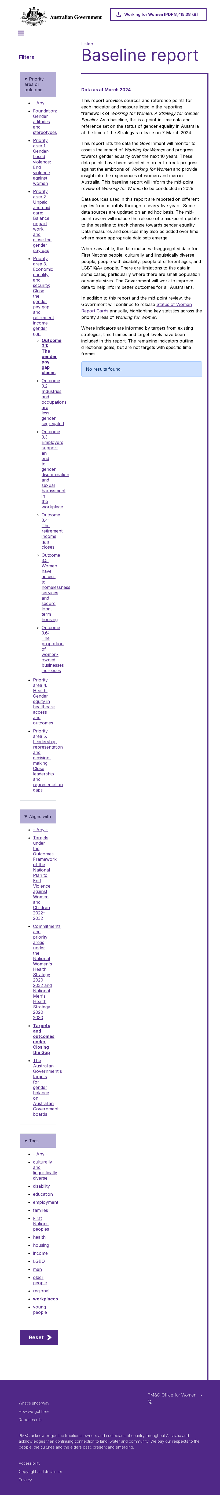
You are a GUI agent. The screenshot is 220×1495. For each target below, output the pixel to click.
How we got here (34, 1411)
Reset (36, 1337)
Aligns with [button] (40, 816)
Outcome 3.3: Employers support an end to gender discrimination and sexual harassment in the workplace (55, 469)
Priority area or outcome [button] (34, 84)
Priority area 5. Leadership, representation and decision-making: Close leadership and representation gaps (48, 760)
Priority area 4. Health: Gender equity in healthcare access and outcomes (44, 701)
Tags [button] (34, 1140)
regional (41, 1290)
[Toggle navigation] (21, 33)
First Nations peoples (41, 1224)
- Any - (40, 102)
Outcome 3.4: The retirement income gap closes (52, 531)
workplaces (45, 1298)
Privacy (25, 1480)
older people (40, 1280)
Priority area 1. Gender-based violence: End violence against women (42, 162)
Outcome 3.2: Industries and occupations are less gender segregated (54, 402)
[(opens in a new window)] (149, 1401)
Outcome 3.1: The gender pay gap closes (51, 356)
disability (41, 1186)
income (40, 1253)
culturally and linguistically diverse (45, 1170)
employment (45, 1202)
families (40, 1210)
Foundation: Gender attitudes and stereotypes (45, 121)
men (37, 1269)
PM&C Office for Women (172, 1395)
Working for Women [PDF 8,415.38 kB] (161, 14)
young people (40, 1309)
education (43, 1194)
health (39, 1237)
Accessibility (30, 1463)
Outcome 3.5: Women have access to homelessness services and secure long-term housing (56, 587)
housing (41, 1245)
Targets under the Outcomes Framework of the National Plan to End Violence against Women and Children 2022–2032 (45, 878)
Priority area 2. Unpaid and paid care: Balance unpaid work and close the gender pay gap (42, 221)
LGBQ (39, 1261)
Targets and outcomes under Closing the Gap (43, 1039)
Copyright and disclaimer (40, 1471)
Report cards (30, 1419)
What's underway (34, 1403)
